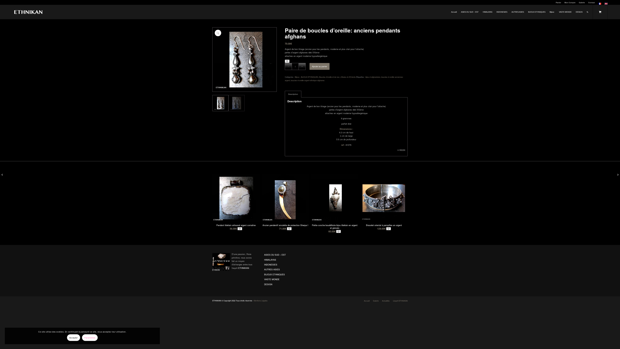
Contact (591, 2)
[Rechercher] (587, 12)
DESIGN (268, 284)
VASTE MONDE (271, 279)
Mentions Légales (261, 300)
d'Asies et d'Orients (348, 77)
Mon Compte (569, 2)
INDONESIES (270, 264)
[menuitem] (558, 2)
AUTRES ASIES (272, 269)
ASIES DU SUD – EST (275, 254)
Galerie (582, 2)
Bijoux (297, 77)
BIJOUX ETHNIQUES (309, 77)
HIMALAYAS (270, 259)
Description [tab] (293, 94)
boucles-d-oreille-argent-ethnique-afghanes (308, 80)
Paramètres (89, 337)
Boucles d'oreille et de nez (329, 77)
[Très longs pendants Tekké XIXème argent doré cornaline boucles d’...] (2, 174)
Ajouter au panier (319, 66)
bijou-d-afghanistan (372, 77)
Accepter (73, 337)
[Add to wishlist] (287, 61)
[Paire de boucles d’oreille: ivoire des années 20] (617, 174)
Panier (558, 2)
